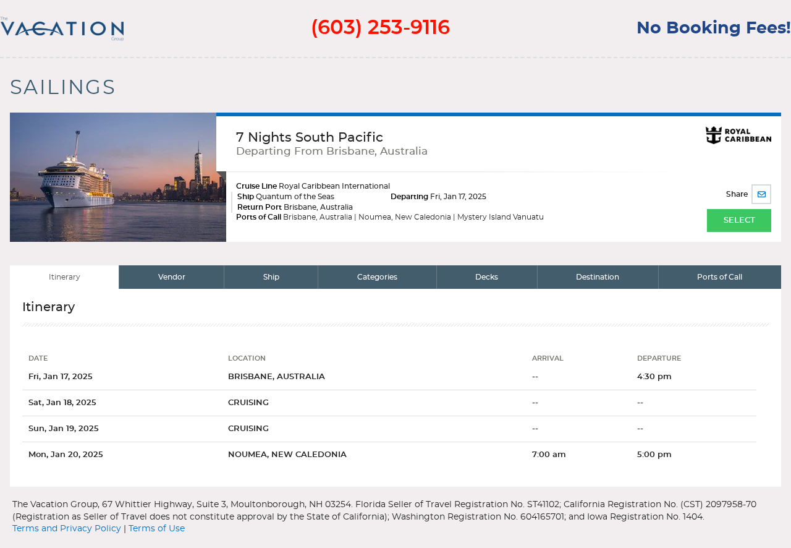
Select (739, 220)
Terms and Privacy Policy (66, 528)
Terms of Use (157, 528)
